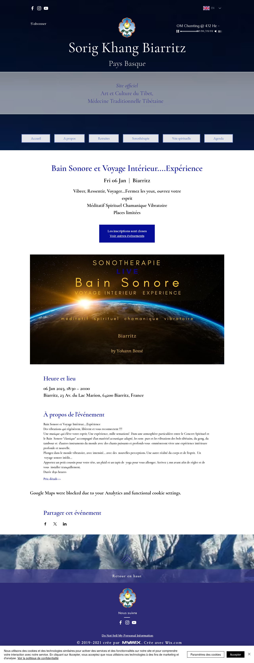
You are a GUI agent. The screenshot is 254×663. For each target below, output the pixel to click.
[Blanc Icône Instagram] (39, 8)
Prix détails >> (52, 479)
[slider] (220, 31)
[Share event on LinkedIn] (65, 524)
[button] (69, 138)
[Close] (249, 654)
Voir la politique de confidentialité (38, 658)
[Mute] (216, 31)
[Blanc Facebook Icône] (32, 8)
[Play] (178, 31)
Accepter (235, 654)
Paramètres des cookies (205, 654)
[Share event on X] (55, 524)
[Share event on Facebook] (45, 524)
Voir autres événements (127, 236)
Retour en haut (127, 576)
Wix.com (173, 642)
